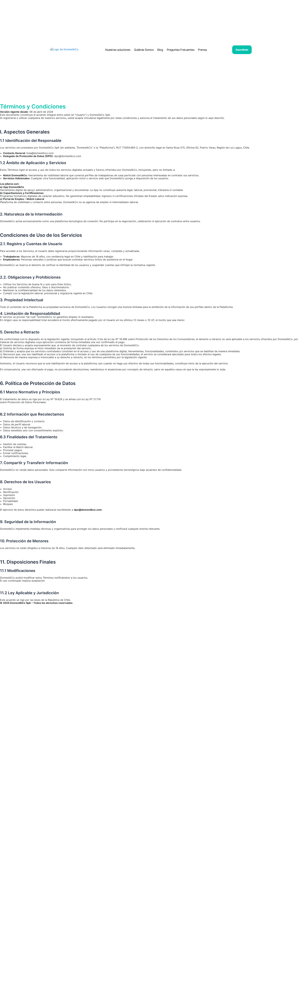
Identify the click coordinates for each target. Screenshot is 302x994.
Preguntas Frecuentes (180, 49)
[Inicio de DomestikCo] (65, 50)
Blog (160, 49)
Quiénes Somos (144, 49)
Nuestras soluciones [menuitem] (117, 49)
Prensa (202, 49)
